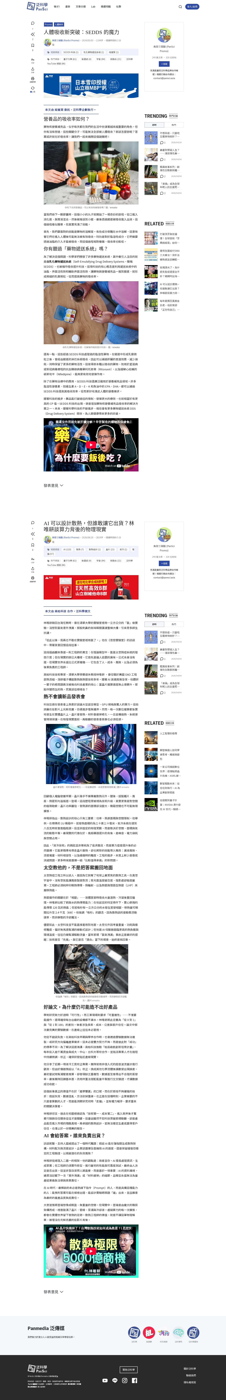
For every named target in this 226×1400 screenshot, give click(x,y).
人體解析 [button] (59, 24)
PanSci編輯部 (32, 1384)
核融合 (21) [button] (116, 59)
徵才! (57, 6)
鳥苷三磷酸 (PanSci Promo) (65, 40)
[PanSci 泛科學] (37, 6)
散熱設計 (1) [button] (95, 549)
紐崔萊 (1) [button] (114, 52)
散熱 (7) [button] (80, 549)
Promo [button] (48, 24)
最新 (67, 6)
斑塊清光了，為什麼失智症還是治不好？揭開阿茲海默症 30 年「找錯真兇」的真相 (170, 276)
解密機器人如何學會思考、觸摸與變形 (170, 754)
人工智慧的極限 (168, 733)
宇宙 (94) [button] (101, 59)
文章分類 (81, 6)
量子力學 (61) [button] (70, 59)
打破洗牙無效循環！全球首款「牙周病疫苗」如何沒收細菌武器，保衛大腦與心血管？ (170, 242)
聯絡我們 (191, 1375)
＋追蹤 (164, 63)
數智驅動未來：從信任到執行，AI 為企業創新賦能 (170, 788)
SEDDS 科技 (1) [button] (71, 52)
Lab (93, 6)
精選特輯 (106, 6)
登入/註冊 (192, 6)
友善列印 (33, 82)
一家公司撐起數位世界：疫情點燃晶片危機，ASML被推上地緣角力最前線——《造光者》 (170, 775)
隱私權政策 (190, 1382)
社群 (118, 6)
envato (113, 207)
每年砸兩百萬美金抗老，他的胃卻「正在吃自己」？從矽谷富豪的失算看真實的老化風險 (170, 309)
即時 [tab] (154, 124)
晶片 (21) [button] (110, 549)
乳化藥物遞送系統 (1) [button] (93, 52)
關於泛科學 (190, 1368)
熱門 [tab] (174, 124)
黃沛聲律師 (71, 1384)
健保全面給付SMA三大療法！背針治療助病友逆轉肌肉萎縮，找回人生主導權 (170, 259)
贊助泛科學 (129, 1369)
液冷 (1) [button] (124, 549)
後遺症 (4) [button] (87, 59)
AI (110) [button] (67, 549)
